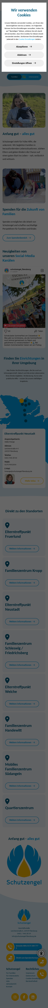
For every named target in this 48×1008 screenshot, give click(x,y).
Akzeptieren (22, 46)
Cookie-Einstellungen (27, 39)
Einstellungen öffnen (22, 63)
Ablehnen (22, 55)
